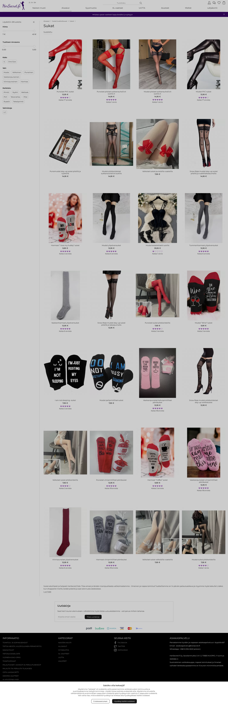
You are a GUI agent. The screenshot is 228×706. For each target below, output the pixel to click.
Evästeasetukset (100, 701)
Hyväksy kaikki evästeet (124, 701)
